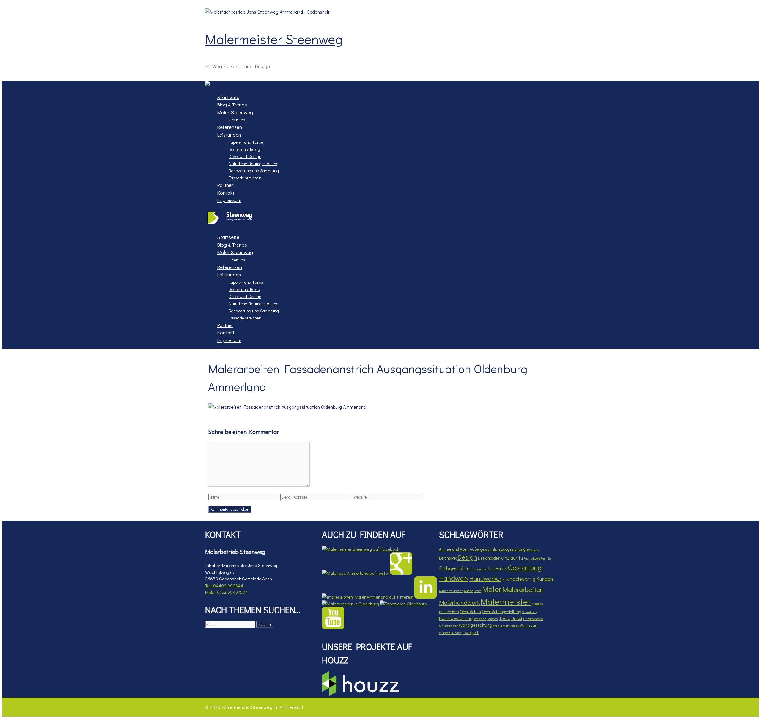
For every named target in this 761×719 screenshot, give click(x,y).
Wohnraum (529, 625)
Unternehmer (448, 626)
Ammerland (449, 549)
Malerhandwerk (459, 602)
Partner (225, 184)
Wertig (497, 626)
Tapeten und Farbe (246, 142)
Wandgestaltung (475, 625)
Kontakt (225, 192)
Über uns (237, 120)
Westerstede (511, 626)
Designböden (489, 558)
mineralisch (449, 611)
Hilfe (505, 579)
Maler (491, 589)
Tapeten (492, 619)
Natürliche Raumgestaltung (254, 163)
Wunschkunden (450, 633)
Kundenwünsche (451, 591)
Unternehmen (533, 619)
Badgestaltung (513, 549)
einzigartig (512, 558)
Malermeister (506, 601)
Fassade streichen (245, 178)
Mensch (537, 603)
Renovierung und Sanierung (254, 170)
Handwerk (453, 578)
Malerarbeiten (523, 589)
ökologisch (471, 632)
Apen (464, 549)
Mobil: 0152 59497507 (226, 592)
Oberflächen (470, 611)
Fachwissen (532, 558)
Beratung (533, 549)
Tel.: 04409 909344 (224, 585)
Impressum (229, 200)
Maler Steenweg (235, 112)
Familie (546, 558)
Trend (504, 618)
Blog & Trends (232, 104)
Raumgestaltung (456, 618)
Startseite (228, 97)
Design (467, 557)
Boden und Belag (244, 149)
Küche (468, 591)
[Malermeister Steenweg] (233, 84)
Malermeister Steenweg (274, 39)
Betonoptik (448, 558)
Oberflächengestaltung (501, 611)
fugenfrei (480, 569)
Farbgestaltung (456, 568)
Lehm (477, 591)
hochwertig (522, 578)
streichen (480, 619)
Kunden (544, 578)
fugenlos (497, 568)
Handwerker (485, 578)
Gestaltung (525, 567)
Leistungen (229, 134)
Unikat (516, 618)
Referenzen (229, 126)
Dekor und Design (245, 156)
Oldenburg (529, 612)
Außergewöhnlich (485, 549)
